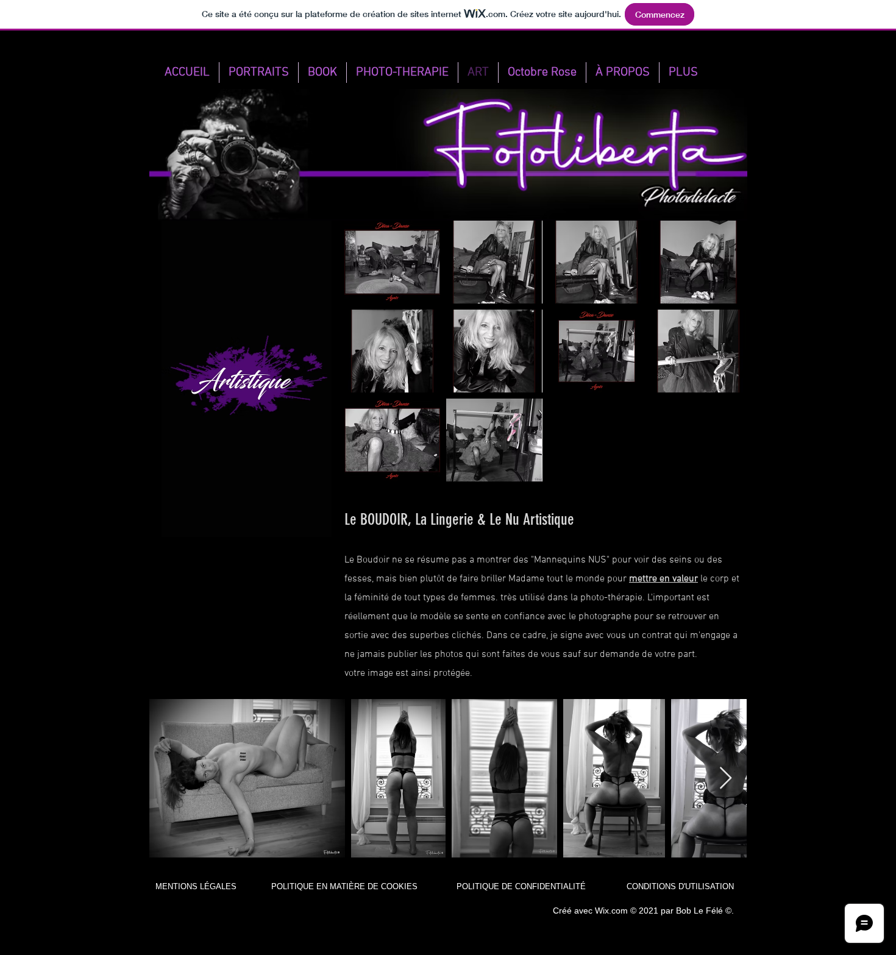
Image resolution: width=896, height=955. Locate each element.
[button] (392, 262)
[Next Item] (726, 778)
